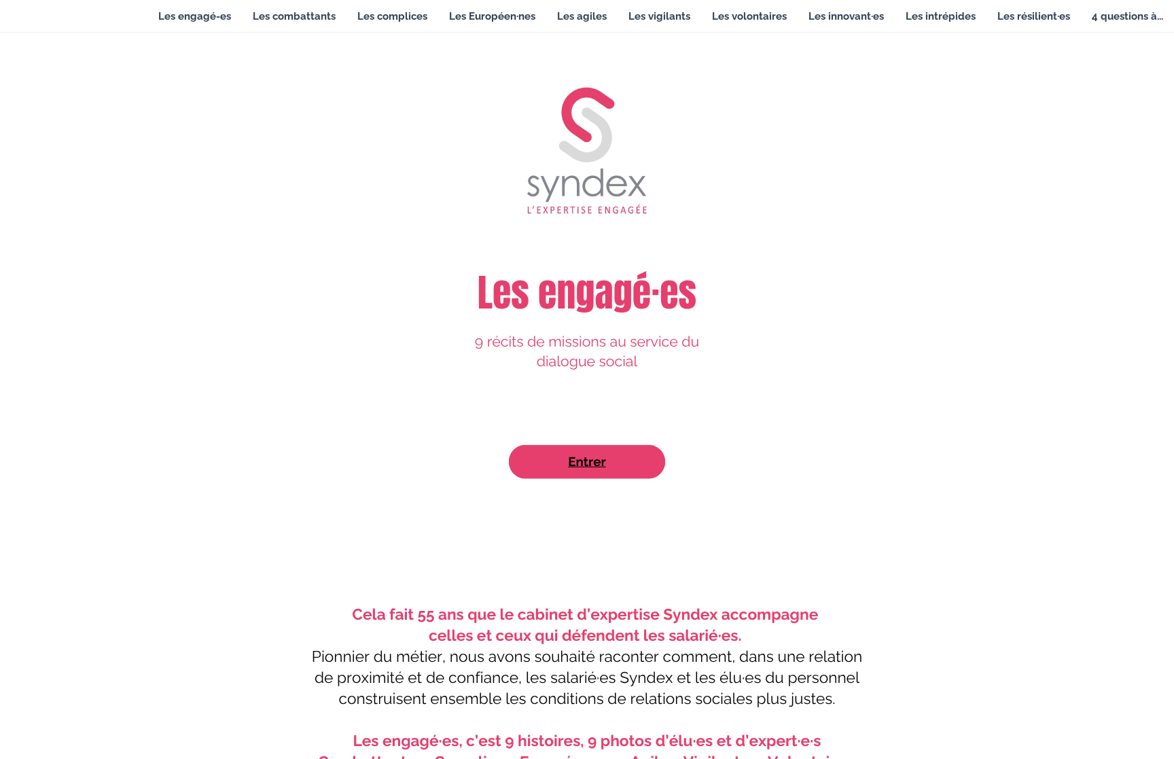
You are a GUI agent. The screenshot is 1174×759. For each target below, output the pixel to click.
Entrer (586, 462)
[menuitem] (194, 16)
